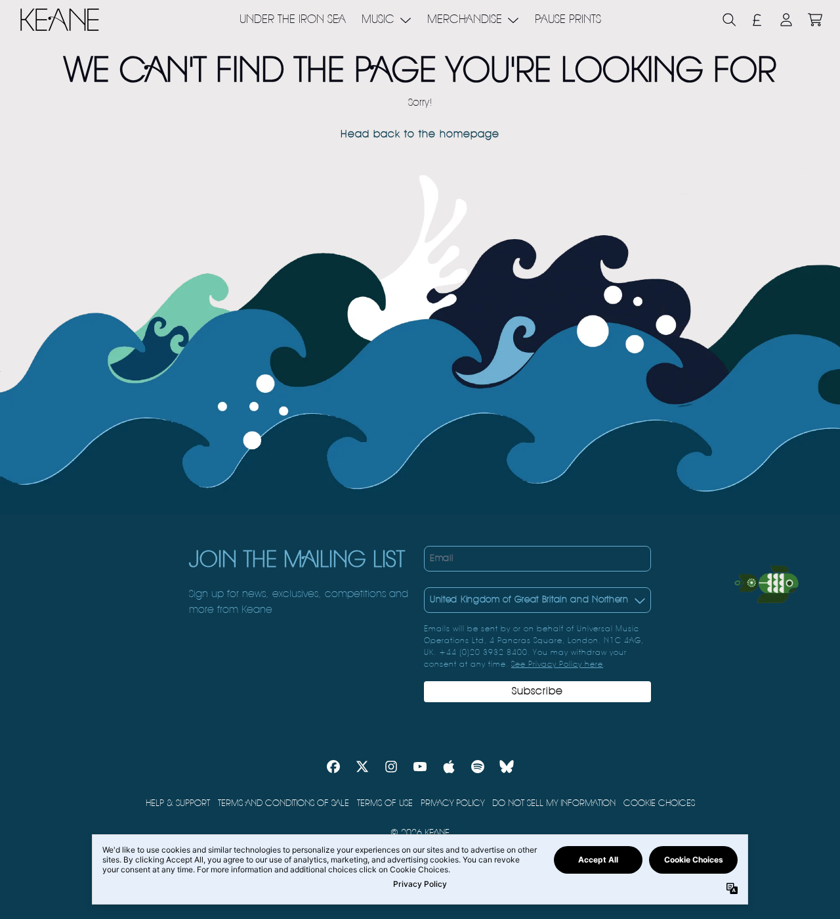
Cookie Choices (659, 803)
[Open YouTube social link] (420, 766)
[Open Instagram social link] (391, 766)
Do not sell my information (554, 803)
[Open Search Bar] (728, 19)
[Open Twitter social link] (362, 766)
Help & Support (178, 803)
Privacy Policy (452, 803)
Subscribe (537, 691)
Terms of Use (385, 803)
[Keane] (59, 20)
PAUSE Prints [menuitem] (568, 19)
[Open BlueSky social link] (506, 766)
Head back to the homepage (420, 134)
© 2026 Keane (420, 833)
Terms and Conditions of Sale (283, 803)
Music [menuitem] (378, 19)
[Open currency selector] (757, 19)
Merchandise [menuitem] (464, 19)
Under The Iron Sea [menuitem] (293, 19)
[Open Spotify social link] (477, 766)
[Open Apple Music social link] (448, 766)
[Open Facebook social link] (333, 766)
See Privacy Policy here (557, 664)
